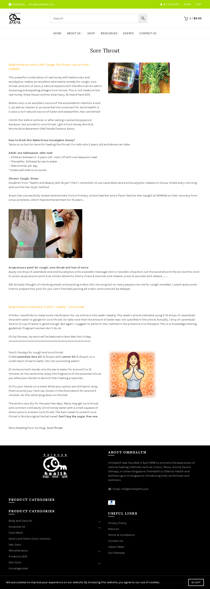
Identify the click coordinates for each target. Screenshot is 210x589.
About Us (74, 33)
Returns (113, 529)
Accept (196, 582)
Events (128, 33)
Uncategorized (18, 568)
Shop (91, 33)
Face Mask (16, 532)
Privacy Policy (117, 523)
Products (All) (18, 556)
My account (171, 4)
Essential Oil (17, 527)
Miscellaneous (18, 550)
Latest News (116, 547)
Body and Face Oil (20, 521)
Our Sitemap (116, 553)
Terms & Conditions (121, 535)
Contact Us (147, 33)
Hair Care (15, 544)
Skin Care (15, 562)
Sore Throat (55, 428)
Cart (199, 4)
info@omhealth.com (42, 4)
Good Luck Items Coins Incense (29, 538)
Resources (109, 33)
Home (187, 4)
